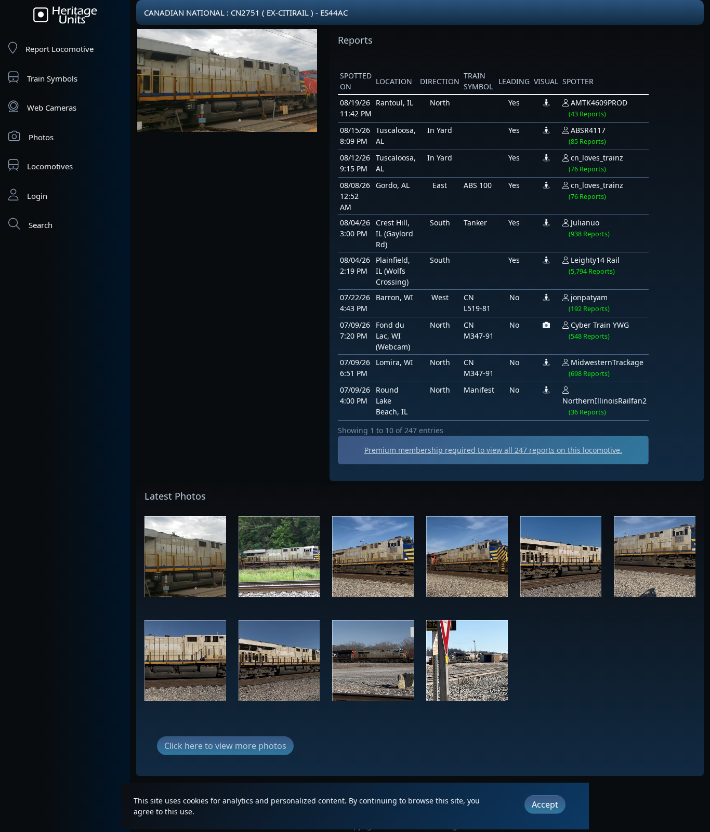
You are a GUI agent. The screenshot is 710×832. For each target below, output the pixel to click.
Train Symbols (52, 78)
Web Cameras (51, 107)
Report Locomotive (59, 49)
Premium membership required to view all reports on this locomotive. (493, 450)
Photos (41, 137)
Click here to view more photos (225, 746)
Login (37, 196)
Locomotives (50, 166)
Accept (545, 804)
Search (40, 225)
